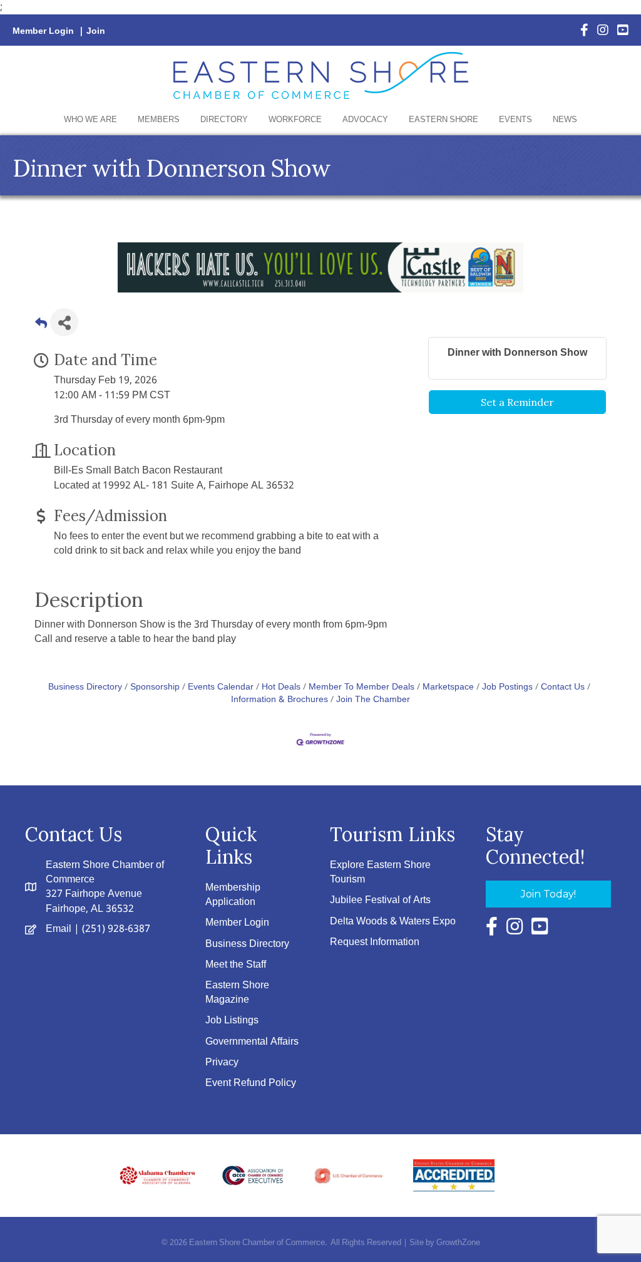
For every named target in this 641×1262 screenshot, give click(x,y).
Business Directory (85, 687)
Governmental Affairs (252, 1041)
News (565, 120)
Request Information (374, 942)
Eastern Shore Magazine (237, 992)
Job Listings (232, 1020)
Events (515, 120)
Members (159, 120)
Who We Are (90, 120)
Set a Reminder (517, 402)
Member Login (43, 31)
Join (95, 31)
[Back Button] (41, 326)
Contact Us (563, 687)
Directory (224, 120)
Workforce (295, 120)
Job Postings (507, 687)
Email (58, 929)
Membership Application (232, 895)
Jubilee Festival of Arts (380, 900)
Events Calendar (221, 687)
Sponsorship (155, 687)
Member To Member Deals (361, 687)
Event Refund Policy (250, 1083)
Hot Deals (281, 687)
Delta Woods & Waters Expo (393, 921)
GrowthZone (458, 1243)
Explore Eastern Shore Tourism (380, 872)
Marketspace (448, 687)
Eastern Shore (443, 120)
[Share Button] (64, 322)
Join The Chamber (373, 700)
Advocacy (365, 120)
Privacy (221, 1062)
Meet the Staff (235, 964)
